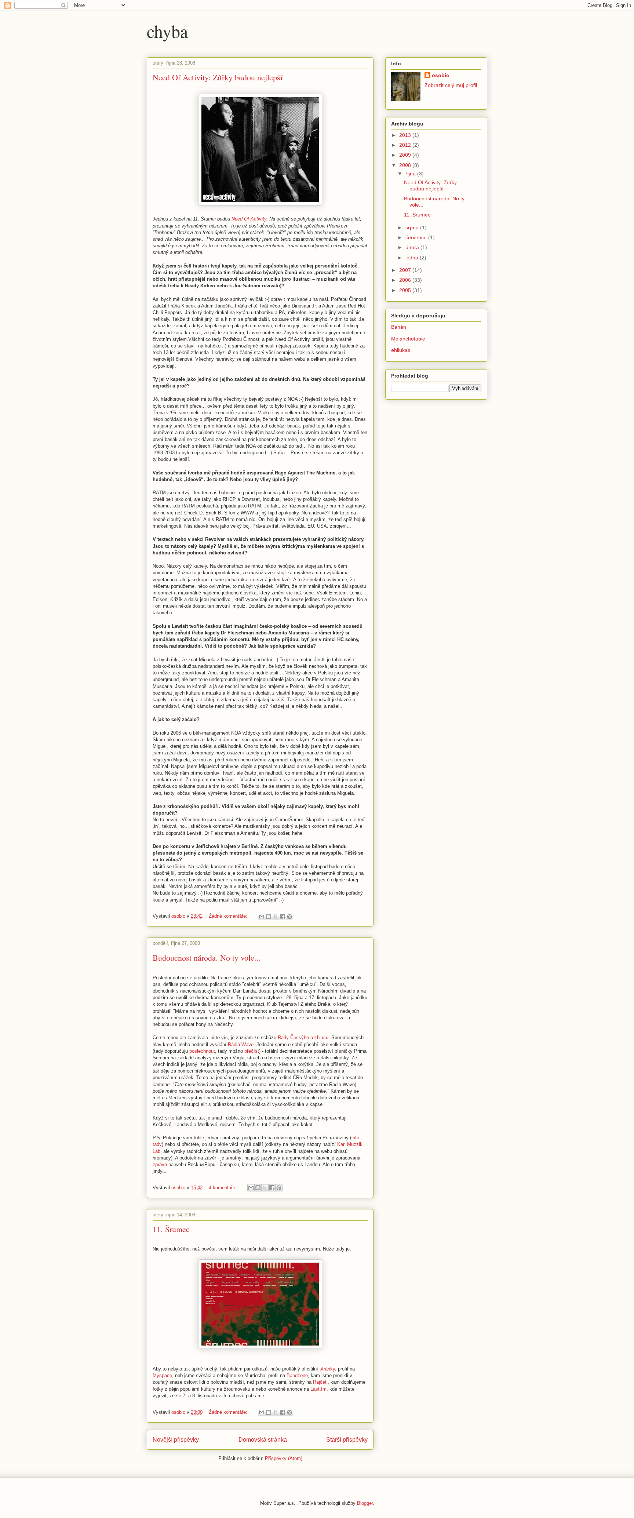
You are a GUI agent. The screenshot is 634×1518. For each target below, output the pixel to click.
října (411, 173)
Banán (398, 327)
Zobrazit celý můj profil (451, 85)
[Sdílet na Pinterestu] (289, 916)
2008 (405, 165)
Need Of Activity (249, 219)
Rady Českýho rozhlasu (303, 1037)
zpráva (160, 1164)
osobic (440, 75)
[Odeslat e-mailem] (261, 916)
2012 (405, 145)
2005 (405, 290)
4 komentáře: (223, 1187)
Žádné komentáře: (229, 916)
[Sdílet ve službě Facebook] (282, 916)
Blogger (365, 1503)
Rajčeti (320, 1382)
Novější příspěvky (176, 1440)
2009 (405, 155)
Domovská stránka (262, 1440)
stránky (327, 1369)
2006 (405, 280)
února (412, 247)
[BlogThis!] (268, 916)
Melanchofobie (408, 339)
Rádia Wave (241, 1044)
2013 (405, 135)
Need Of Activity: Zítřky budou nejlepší (218, 77)
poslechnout (202, 1051)
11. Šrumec (171, 1229)
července (416, 237)
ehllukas (400, 350)
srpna (412, 227)
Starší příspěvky (347, 1440)
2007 (405, 270)
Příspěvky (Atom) (283, 1458)
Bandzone (297, 1375)
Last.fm (318, 1389)
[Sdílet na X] (275, 916)
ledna (412, 258)
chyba (167, 31)
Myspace (162, 1375)
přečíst (251, 1051)
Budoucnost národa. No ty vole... (207, 957)
